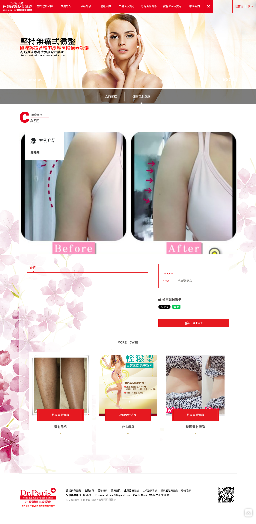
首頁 (21, 79)
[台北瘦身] (128, 385)
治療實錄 (111, 96)
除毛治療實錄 (149, 490)
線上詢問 (198, 322)
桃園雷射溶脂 (35, 79)
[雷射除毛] (60, 385)
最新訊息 (102, 490)
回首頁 (239, 6)
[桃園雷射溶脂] (195, 385)
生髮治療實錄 (131, 490)
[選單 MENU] (208, 6)
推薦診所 (89, 490)
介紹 (33, 267)
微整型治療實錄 (169, 490)
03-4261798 (85, 495)
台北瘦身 (128, 427)
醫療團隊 (116, 490)
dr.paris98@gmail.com (118, 495)
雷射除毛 (60, 427)
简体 (250, 6)
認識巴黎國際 (73, 490)
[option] (128, 193)
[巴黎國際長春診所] (17, 6)
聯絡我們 (186, 490)
